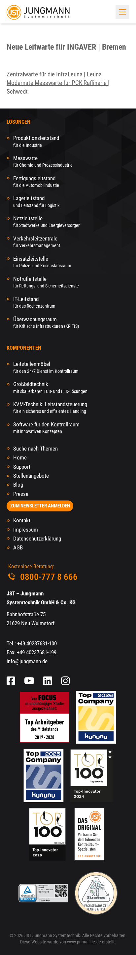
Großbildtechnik (50, 387)
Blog (18, 484)
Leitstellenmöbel (46, 367)
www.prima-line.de (84, 941)
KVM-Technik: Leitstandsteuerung (50, 407)
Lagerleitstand (36, 201)
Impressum (25, 529)
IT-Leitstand (34, 302)
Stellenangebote (31, 475)
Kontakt (21, 520)
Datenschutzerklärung (37, 538)
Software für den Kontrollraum (46, 427)
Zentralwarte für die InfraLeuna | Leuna (54, 74)
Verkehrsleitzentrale (36, 241)
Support (21, 466)
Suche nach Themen (35, 448)
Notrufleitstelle (46, 282)
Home (20, 457)
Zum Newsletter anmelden (40, 506)
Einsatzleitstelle (42, 261)
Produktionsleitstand (36, 141)
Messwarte (43, 161)
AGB (18, 547)
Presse (20, 494)
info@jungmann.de (27, 661)
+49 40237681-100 (37, 643)
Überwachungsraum (46, 322)
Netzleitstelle (46, 221)
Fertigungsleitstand (36, 181)
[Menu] (122, 12)
